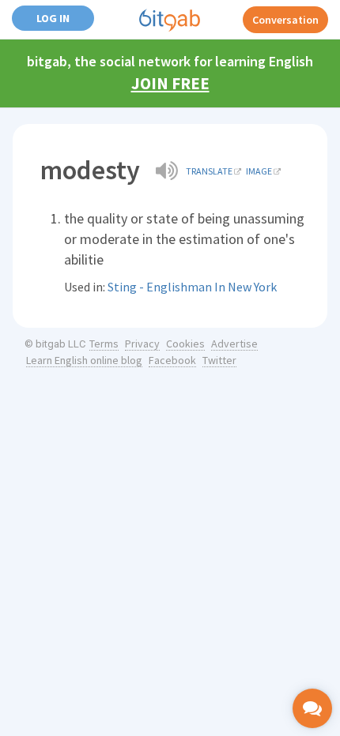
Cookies (185, 343)
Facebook (172, 360)
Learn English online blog (84, 360)
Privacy (142, 343)
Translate (209, 171)
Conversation (285, 20)
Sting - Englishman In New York (192, 287)
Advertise (234, 343)
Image (259, 171)
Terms (104, 343)
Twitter (219, 360)
